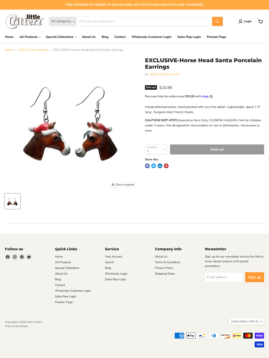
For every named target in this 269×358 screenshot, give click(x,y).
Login (248, 21)
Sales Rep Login (189, 37)
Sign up (254, 277)
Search (109, 262)
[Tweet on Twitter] (153, 165)
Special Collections (60, 37)
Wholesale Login (116, 274)
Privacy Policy (164, 268)
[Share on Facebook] (147, 165)
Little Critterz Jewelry (33, 50)
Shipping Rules (165, 274)
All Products (28, 37)
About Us (89, 37)
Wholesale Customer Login (151, 37)
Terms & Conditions (167, 262)
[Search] (217, 21)
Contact (120, 37)
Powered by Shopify (16, 326)
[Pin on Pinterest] (166, 165)
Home (9, 37)
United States (244, 321)
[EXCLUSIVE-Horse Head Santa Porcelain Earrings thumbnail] (12, 201)
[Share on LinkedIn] (160, 165)
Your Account (113, 256)
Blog (105, 37)
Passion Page (216, 37)
